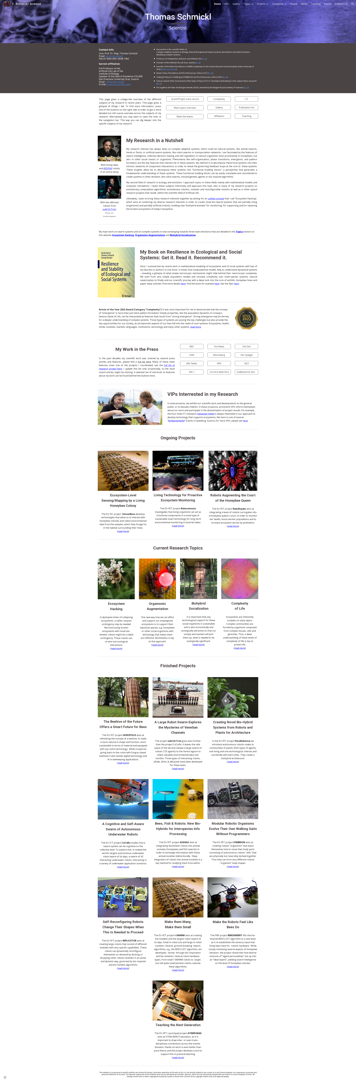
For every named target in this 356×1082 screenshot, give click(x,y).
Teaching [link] (316, 3)
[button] (352, 4)
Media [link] (304, 3)
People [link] (293, 3)
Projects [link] (261, 3)
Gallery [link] (236, 3)
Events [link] (327, 3)
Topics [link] (246, 3)
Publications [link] (341, 3)
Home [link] (217, 3)
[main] (178, 21)
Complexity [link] (278, 3)
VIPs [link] (226, 3)
